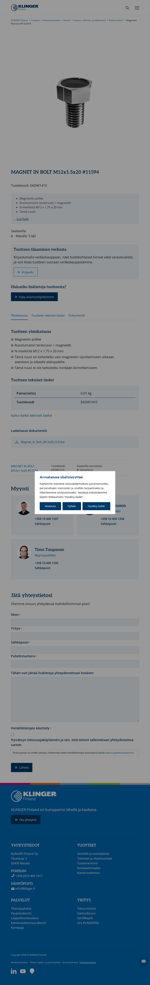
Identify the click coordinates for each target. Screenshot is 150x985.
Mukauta (50, 506)
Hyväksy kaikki (96, 506)
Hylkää (72, 506)
